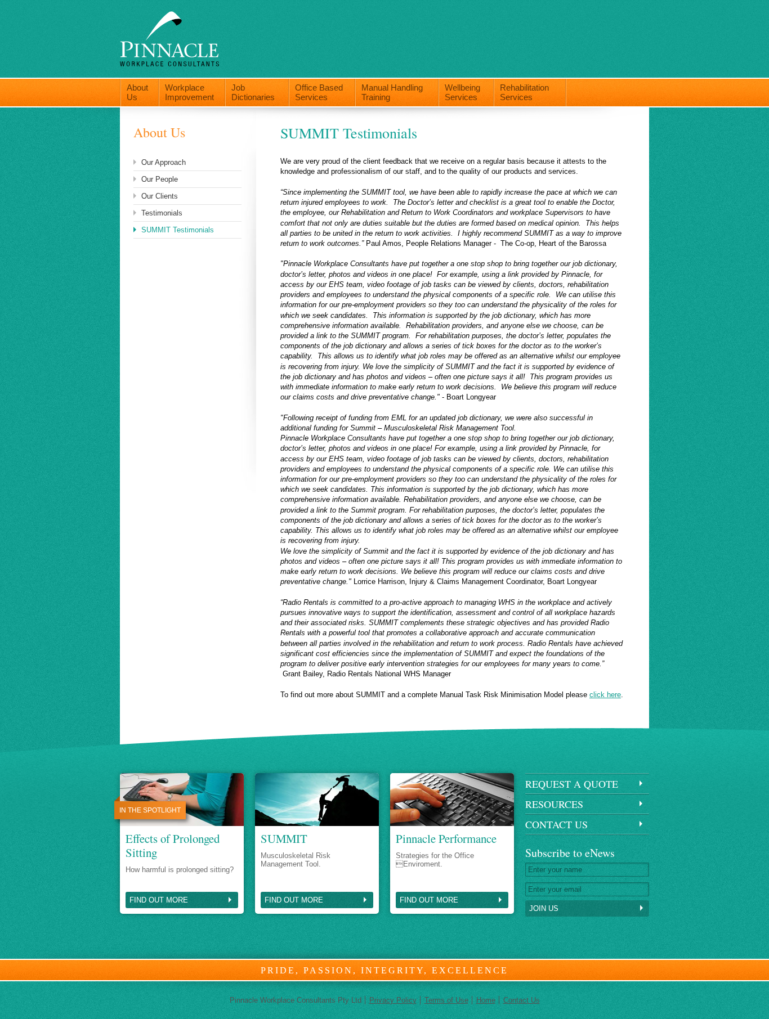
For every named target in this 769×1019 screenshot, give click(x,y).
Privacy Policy (393, 1000)
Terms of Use (446, 1000)
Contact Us (556, 824)
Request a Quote (571, 784)
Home (485, 1000)
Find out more (158, 900)
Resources (554, 804)
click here (605, 694)
